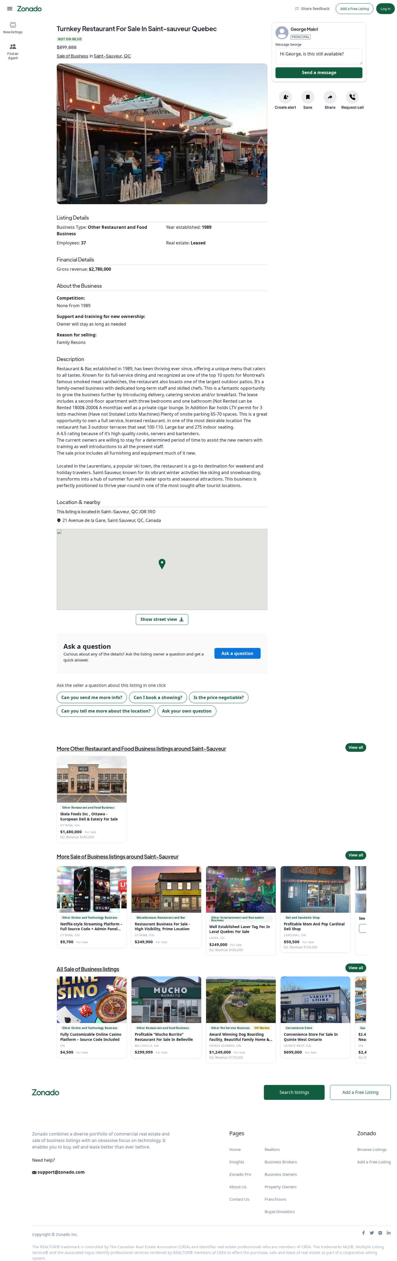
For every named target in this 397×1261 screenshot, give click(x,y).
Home (235, 1149)
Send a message (319, 72)
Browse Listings (372, 1149)
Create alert (285, 107)
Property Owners (281, 1186)
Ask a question (237, 653)
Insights (236, 1161)
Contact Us (239, 1199)
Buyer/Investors (280, 1211)
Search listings (294, 1092)
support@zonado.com (60, 1172)
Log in (386, 8)
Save (307, 107)
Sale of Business (72, 56)
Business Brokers (281, 1161)
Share (330, 107)
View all (356, 747)
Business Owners (281, 1174)
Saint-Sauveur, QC (112, 56)
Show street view (158, 619)
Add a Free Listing (354, 8)
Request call (352, 107)
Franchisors (275, 1199)
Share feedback (315, 8)
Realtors (272, 1149)
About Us (238, 1186)
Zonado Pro (240, 1174)
